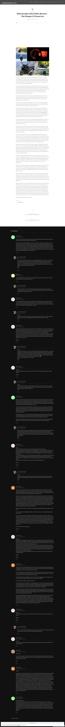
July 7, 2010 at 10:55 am (20, 367)
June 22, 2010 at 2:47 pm (21, 258)
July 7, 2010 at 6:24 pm (19, 397)
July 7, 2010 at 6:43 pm (21, 382)
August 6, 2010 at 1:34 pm (21, 472)
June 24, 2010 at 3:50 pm (20, 275)
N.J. (30, 19)
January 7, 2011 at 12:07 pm (20, 698)
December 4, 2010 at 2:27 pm (20, 668)
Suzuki (32, 11)
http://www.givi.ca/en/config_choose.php (29, 543)
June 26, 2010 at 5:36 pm (21, 286)
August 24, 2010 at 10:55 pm (20, 487)
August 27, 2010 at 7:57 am (20, 536)
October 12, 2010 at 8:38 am (20, 610)
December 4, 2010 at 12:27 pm (21, 651)
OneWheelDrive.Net (9, 3)
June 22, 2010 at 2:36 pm (20, 237)
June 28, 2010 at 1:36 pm (20, 326)
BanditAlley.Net (44, 112)
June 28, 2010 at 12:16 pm (20, 299)
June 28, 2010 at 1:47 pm (21, 347)
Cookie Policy (18, 725)
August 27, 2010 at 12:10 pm (20, 565)
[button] (21, 50)
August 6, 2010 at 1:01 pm (20, 445)
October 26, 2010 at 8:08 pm (21, 627)
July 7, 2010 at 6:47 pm (21, 428)
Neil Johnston (20, 256)
